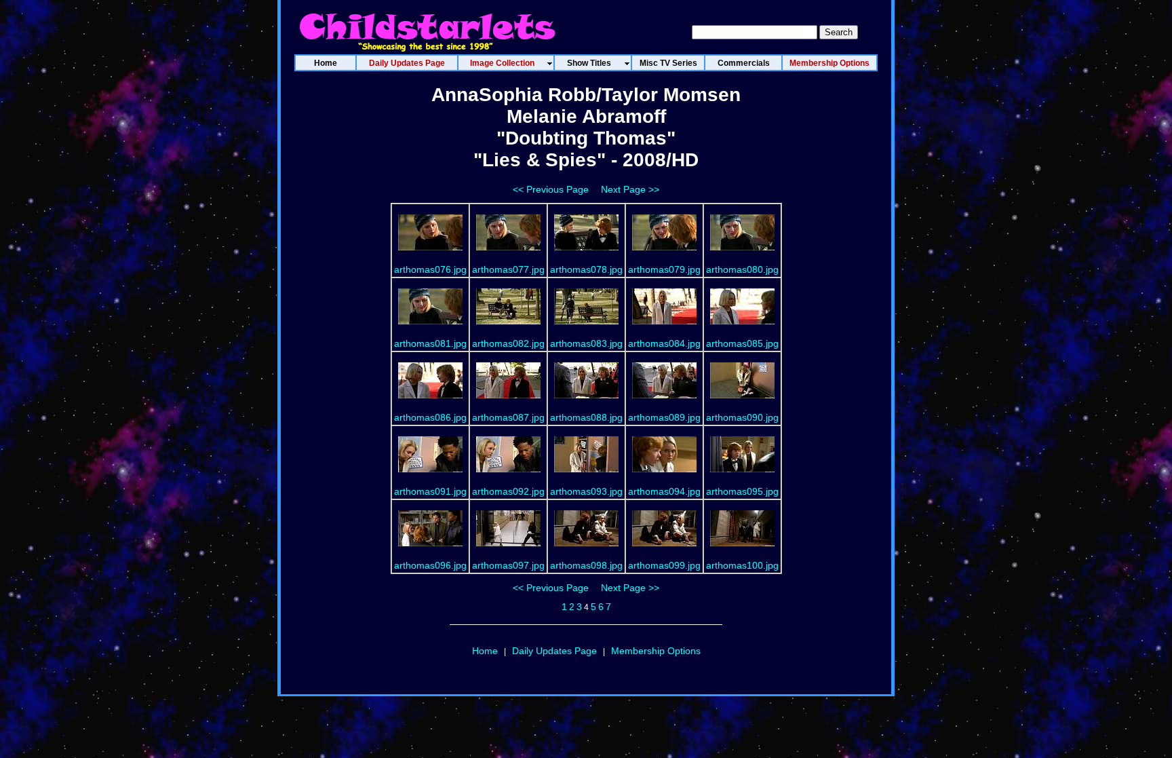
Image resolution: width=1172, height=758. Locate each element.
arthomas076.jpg (430, 269)
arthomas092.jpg (508, 491)
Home (485, 650)
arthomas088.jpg (586, 417)
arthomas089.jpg (664, 417)
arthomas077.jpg (508, 269)
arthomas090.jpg (742, 417)
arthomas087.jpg (508, 417)
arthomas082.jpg (508, 343)
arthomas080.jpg (742, 269)
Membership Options (656, 650)
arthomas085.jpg (742, 343)
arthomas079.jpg (664, 269)
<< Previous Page (551, 189)
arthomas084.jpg (664, 343)
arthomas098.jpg (586, 565)
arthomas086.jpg (430, 417)
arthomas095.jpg (742, 491)
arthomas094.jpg (664, 491)
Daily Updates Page (554, 650)
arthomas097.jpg (508, 565)
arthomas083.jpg (586, 343)
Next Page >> (630, 189)
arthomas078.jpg (586, 269)
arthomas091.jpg (430, 491)
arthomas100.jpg (742, 565)
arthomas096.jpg (430, 565)
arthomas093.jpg (586, 491)
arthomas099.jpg (664, 565)
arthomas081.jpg (430, 343)
